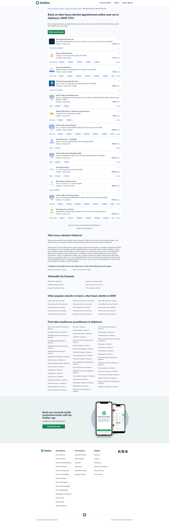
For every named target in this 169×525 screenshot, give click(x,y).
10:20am (95, 134)
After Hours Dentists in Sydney (57, 269)
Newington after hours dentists (82, 311)
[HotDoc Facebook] (119, 451)
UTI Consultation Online (92, 288)
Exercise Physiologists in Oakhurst (83, 349)
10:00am (78, 76)
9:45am (70, 218)
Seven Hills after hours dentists (107, 301)
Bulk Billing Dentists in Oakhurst (57, 332)
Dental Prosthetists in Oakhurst (57, 390)
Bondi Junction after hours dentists (83, 301)
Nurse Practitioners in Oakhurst (82, 367)
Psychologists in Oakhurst (106, 351)
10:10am (87, 76)
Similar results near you (84, 228)
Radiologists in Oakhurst (105, 354)
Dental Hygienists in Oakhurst (57, 386)
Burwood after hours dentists (57, 307)
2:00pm (105, 76)
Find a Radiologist (62, 490)
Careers (96, 459)
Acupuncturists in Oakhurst (56, 366)
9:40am (60, 134)
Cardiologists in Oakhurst (55, 373)
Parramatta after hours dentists (82, 314)
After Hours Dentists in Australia (56, 8)
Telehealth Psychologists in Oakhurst (59, 356)
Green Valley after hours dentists (108, 304)
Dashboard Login (80, 470)
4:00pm (57, 162)
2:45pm (69, 120)
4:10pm (66, 162)
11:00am (113, 204)
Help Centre (60, 502)
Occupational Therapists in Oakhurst (84, 376)
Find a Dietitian (61, 478)
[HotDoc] (43, 3)
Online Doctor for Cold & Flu (94, 284)
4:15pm (57, 176)
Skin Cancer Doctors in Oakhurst (108, 371)
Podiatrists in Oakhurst (105, 344)
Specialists (78, 466)
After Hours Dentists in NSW (73, 8)
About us (97, 455)
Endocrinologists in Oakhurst (81, 345)
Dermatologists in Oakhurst (81, 330)
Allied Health (79, 459)
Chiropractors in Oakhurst (55, 376)
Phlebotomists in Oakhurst (106, 332)
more (118, 62)
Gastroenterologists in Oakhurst (82, 352)
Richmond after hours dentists (57, 314)
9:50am (70, 76)
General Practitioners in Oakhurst (83, 355)
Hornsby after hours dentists (81, 307)
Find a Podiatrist (61, 466)
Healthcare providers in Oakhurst (108, 386)
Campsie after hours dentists (106, 311)
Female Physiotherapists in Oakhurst (59, 363)
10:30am (96, 76)
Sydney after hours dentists (56, 301)
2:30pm (60, 120)
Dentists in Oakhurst (79, 327)
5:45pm (79, 62)
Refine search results (56, 32)
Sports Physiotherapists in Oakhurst (109, 374)
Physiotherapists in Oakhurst (106, 335)
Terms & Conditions (100, 466)
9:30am (61, 76)
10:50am (104, 204)
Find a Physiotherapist (63, 463)
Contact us (98, 463)
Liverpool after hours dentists (107, 307)
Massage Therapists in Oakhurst (82, 359)
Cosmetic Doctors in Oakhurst (57, 383)
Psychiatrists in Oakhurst (105, 347)
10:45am (106, 218)
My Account (60, 498)
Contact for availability (56, 48)
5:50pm (88, 62)
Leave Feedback (61, 506)
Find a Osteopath (62, 482)
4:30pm (66, 106)
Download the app (53, 426)
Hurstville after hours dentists (107, 314)
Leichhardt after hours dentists (57, 311)
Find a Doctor (60, 455)
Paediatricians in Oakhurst (81, 386)
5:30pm (61, 62)
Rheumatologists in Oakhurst (107, 368)
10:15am (88, 218)
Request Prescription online (56, 288)
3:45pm (57, 148)
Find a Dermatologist (63, 486)
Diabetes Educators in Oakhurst (82, 333)
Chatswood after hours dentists (82, 304)
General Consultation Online (93, 281)
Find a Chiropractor (62, 470)
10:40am (113, 134)
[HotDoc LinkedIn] (123, 451)
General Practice (80, 455)
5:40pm (70, 62)
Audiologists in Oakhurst (55, 370)
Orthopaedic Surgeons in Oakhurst (83, 382)
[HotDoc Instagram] (126, 451)
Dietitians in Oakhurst (79, 337)
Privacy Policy (99, 470)
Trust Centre (98, 474)
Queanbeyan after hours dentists (58, 304)
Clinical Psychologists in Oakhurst (58, 380)
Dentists (78, 463)
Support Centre (80, 474)
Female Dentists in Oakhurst (56, 360)
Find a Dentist (60, 459)
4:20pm (57, 106)
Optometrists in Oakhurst (80, 379)
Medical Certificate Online (55, 284)
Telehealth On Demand (55, 281)
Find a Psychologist (62, 474)
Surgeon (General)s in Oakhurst (107, 378)
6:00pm (97, 62)
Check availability (54, 190)
